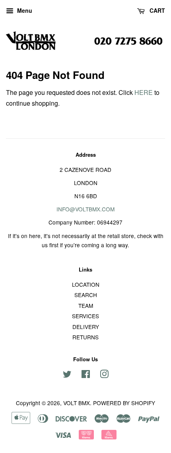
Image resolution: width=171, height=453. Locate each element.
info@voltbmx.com (85, 209)
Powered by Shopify (124, 403)
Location (85, 284)
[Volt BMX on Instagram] (104, 375)
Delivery (85, 327)
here (143, 92)
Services (85, 316)
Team (85, 305)
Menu (24, 10)
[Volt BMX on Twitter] (67, 375)
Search (85, 295)
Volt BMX (76, 403)
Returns (85, 337)
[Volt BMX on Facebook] (85, 375)
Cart (156, 10)
